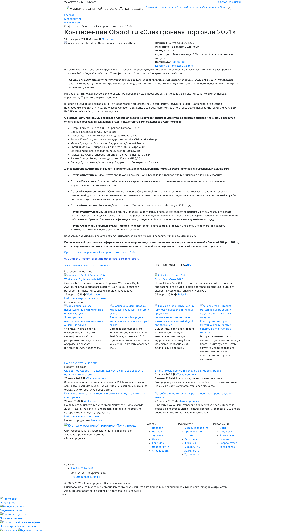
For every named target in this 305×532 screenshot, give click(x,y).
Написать (96, 420)
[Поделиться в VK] (185, 265)
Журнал (161, 7)
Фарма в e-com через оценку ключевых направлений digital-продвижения (174, 321)
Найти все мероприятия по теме (85, 298)
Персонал (190, 439)
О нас (223, 7)
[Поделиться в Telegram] (187, 265)
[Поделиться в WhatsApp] (190, 265)
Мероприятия (194, 7)
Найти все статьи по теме (80, 363)
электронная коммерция (79, 265)
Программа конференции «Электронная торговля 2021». (100, 252)
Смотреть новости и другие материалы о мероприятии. (103, 258)
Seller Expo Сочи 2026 (169, 279)
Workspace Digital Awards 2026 (83, 279)
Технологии (191, 454)
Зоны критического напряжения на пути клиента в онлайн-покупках (83, 321)
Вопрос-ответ (228, 443)
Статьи (181, 7)
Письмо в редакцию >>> (86, 476)
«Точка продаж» (96, 378)
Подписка (226, 431)
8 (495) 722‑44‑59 (82, 468)
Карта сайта (227, 446)
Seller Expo (184, 294)
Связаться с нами (229, 1)
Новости (171, 7)
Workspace (93, 294)
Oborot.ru (108, 39)
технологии (102, 265)
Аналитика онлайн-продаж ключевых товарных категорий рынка (129, 321)
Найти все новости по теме (81, 416)
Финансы (190, 443)
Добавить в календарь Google (174, 65)
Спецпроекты (211, 7)
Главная (151, 7)
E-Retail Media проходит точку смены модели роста (188, 370)
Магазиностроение (196, 427)
